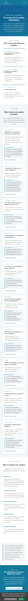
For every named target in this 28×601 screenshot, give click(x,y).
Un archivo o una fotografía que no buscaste (13, 267)
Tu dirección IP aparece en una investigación (12, 169)
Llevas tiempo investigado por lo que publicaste (12, 300)
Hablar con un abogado (14, 588)
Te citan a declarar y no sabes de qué (13, 394)
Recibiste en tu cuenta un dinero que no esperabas (12, 133)
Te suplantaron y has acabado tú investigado (13, 236)
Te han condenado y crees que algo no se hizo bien (13, 363)
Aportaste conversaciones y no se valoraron (13, 332)
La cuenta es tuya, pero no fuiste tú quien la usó (12, 203)
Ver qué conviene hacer (10, 159)
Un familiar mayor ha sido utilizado (12, 425)
